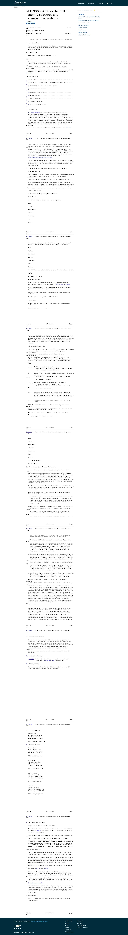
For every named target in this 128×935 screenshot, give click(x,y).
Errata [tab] (92, 10)
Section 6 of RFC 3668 (63, 284)
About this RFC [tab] (85, 10)
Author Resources (69, 931)
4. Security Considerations (83, 22)
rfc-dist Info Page (81, 925)
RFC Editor (79, 923)
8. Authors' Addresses (82, 32)
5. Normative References (83, 25)
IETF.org (67, 923)
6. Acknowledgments (82, 27)
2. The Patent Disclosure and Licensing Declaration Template (89, 17)
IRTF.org (67, 925)
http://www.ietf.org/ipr (36, 883)
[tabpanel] (90, 24)
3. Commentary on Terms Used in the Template (88, 20)
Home (15, 7)
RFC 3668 (29, 73)
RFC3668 (37, 112)
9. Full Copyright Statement (84, 34)
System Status (17, 932)
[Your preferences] (111, 3)
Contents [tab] (79, 10)
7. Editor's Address (82, 30)
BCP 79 (46, 660)
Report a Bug (24, 932)
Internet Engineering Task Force (39, 921)
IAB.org (67, 927)
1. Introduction (81, 14)
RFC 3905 (29, 138)
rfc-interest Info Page (82, 927)
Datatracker (68, 929)
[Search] (107, 3)
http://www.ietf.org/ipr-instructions (40, 157)
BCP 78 (39, 830)
